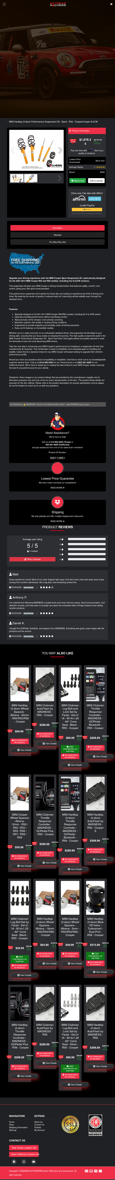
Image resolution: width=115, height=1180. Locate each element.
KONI (102, 172)
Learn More (94, 198)
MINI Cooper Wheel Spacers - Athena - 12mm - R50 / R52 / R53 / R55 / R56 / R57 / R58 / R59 (19, 825)
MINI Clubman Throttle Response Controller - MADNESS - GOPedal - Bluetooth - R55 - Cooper (95, 716)
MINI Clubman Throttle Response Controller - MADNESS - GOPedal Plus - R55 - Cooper (45, 824)
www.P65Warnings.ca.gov (77, 404)
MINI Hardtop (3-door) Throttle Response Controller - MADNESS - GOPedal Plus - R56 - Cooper (20, 1036)
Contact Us (39, 1124)
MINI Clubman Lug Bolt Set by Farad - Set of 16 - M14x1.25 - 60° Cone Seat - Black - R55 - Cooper (20, 928)
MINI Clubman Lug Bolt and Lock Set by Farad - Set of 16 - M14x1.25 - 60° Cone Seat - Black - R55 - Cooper (70, 716)
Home (11, 1121)
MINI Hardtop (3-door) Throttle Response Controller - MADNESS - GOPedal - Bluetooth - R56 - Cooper (70, 827)
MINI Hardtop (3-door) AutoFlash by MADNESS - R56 (95, 1031)
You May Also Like (57, 241)
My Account (39, 1130)
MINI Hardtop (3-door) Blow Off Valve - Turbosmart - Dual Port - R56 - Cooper (95, 927)
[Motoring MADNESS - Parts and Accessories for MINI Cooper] (58, 4)
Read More (56, 487)
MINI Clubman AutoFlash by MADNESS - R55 (45, 1029)
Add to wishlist (96, 180)
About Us (38, 1121)
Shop (11, 1124)
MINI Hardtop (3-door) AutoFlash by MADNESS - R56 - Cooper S (95, 822)
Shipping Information (18, 1127)
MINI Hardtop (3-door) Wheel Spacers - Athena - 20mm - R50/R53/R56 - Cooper (19, 713)
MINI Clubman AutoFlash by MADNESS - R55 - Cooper (45, 710)
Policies (37, 1127)
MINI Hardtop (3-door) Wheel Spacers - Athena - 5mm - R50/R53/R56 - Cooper (70, 927)
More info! (100, 160)
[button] (60, 150)
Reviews (57, 234)
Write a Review (34, 559)
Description (58, 227)
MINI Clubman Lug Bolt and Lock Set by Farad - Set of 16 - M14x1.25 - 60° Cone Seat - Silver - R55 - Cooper (70, 1036)
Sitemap (12, 1130)
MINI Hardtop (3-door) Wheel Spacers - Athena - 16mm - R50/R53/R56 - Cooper (45, 927)
